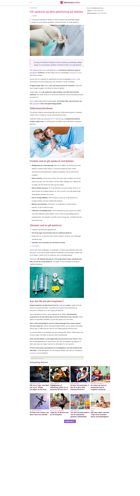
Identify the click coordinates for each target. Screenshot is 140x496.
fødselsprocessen (76, 73)
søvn (46, 85)
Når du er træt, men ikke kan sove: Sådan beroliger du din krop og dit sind (39, 387)
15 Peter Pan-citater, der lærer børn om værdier (39, 414)
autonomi (36, 104)
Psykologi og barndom (57, 410)
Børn (92, 410)
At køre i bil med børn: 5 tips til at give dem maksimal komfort (79, 387)
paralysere (34, 73)
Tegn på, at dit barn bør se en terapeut (59, 414)
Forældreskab (33, 7)
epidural (73, 79)
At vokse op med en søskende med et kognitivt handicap (98, 387)
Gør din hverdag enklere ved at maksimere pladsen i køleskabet (79, 415)
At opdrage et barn (35, 410)
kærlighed (33, 353)
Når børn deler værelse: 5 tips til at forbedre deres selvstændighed (100, 415)
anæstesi (62, 305)
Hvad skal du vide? (35, 383)
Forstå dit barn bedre (97, 383)
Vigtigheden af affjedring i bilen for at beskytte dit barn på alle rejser (59, 387)
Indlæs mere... (70, 421)
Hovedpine (35, 246)
